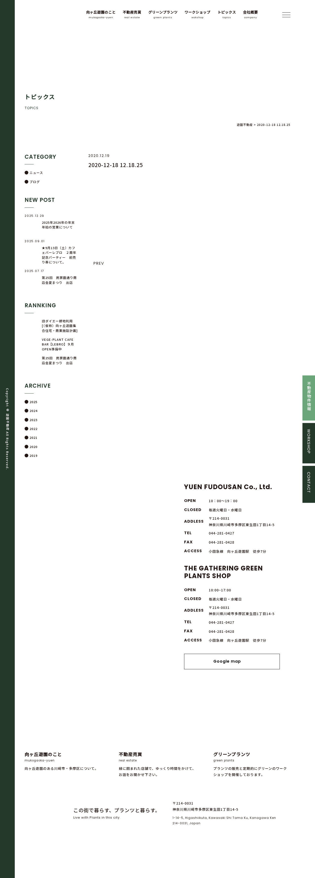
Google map (227, 661)
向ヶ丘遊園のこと (101, 14)
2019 (33, 455)
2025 (33, 401)
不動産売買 (132, 14)
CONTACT (309, 482)
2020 (33, 446)
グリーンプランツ (163, 14)
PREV (98, 263)
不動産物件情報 (309, 396)
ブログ (35, 181)
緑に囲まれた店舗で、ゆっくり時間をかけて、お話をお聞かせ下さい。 (157, 764)
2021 (33, 437)
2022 (33, 428)
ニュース (36, 172)
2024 (33, 410)
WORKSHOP (309, 441)
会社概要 (250, 14)
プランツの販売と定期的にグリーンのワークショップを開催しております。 (250, 764)
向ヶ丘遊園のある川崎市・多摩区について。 (61, 761)
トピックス (227, 14)
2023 (33, 419)
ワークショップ (197, 14)
